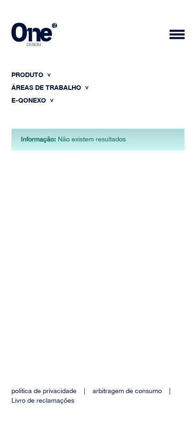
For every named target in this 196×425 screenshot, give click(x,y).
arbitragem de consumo (127, 390)
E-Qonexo (29, 100)
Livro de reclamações (42, 400)
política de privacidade (44, 390)
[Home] (34, 36)
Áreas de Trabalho (47, 87)
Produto (28, 74)
